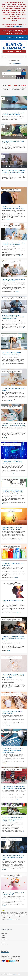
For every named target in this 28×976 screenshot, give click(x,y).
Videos (15, 76)
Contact (3, 941)
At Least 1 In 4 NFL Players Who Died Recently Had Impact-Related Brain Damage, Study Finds (12, 819)
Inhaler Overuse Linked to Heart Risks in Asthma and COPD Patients (13, 113)
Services (3, 937)
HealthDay (10, 919)
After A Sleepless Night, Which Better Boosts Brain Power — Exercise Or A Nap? (12, 857)
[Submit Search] (23, 73)
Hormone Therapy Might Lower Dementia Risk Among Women (11, 353)
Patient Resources (5, 939)
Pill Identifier (15, 37)
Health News (8, 76)
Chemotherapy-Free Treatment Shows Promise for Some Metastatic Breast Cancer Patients (13, 172)
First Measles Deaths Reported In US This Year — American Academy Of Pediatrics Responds (12, 750)
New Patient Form (18, 26)
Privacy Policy (4, 946)
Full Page (9, 219)
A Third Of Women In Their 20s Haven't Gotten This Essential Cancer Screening (13, 424)
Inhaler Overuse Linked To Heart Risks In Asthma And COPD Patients (13, 243)
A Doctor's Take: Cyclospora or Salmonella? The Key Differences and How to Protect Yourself (13, 316)
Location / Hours (23, 37)
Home (10, 63)
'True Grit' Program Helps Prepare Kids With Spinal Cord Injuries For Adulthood (13, 787)
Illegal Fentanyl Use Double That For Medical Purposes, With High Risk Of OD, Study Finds (13, 675)
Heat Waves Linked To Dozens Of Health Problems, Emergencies (12, 528)
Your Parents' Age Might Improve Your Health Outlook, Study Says (13, 280)
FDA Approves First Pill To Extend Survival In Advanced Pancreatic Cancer (13, 462)
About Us (3, 935)
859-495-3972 (20, 24)
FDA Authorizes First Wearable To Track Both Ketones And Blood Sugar (13, 207)
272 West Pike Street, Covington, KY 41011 (12, 30)
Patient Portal (4, 933)
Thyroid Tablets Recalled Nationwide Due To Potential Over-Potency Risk (13, 491)
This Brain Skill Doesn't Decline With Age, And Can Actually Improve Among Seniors (13, 638)
